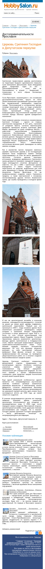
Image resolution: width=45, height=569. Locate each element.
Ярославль (23, 25)
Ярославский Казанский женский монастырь (30, 429)
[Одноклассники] (40, 533)
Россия (14, 25)
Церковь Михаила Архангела (20, 473)
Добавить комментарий (11, 529)
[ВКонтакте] (37, 533)
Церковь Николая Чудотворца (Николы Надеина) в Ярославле (25, 491)
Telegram (37, 537)
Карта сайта (29, 543)
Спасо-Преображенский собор (20, 440)
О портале (28, 541)
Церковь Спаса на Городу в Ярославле (24, 456)
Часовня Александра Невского (7, 429)
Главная (5, 25)
